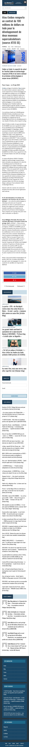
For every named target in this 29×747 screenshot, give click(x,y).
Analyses (4, 347)
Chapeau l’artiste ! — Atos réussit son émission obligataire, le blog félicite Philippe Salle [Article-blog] (13, 478)
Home (5, 665)
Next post (20, 286)
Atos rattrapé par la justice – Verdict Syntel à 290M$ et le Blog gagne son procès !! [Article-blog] (14, 577)
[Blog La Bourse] (14, 3)
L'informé (12, 327)
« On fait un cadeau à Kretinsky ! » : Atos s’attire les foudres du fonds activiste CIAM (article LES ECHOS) (13, 352)
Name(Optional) (6, 383)
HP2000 (14, 49)
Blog (5, 669)
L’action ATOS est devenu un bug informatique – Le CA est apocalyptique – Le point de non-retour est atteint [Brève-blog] (13, 564)
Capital (5, 730)
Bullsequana (18, 46)
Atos (9, 46)
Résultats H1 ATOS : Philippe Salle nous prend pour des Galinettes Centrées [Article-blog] (13, 408)
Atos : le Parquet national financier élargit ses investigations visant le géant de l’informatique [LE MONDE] (14, 571)
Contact (5, 679)
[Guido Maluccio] (4, 646)
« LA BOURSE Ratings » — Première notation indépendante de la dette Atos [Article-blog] (12, 467)
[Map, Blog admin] (4, 604)
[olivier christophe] (4, 614)
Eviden (9, 49)
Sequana (22, 49)
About (5, 675)
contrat (4, 49)
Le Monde (6, 733)
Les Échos (17, 347)
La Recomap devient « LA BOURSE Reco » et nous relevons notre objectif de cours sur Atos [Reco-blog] (14, 472)
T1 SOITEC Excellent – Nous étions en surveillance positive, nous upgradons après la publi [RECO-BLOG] (14, 420)
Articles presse (6, 327)
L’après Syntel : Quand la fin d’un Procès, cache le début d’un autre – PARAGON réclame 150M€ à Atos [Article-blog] (14, 588)
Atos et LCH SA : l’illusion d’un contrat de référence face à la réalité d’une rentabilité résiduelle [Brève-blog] (14, 535)
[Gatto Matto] (4, 625)
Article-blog (5, 304)
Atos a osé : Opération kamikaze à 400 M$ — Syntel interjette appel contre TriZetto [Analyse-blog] (14, 461)
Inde (18, 49)
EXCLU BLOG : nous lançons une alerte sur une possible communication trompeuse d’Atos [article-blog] (14, 582)
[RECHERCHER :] (14, 8)
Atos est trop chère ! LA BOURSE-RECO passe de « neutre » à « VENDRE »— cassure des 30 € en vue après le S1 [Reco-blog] (14, 435)
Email (3, 388)
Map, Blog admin (12, 65)
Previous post (10, 286)
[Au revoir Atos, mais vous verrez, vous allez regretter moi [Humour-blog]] (14, 364)
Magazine (6, 727)
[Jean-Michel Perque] (4, 636)
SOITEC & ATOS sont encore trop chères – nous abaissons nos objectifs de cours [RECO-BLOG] (13, 442)
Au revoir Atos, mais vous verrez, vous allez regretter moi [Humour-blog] (14, 369)
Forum (5, 672)
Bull (12, 46)
